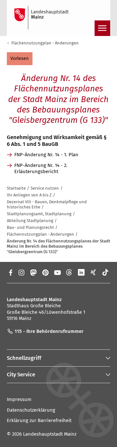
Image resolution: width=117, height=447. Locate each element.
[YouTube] (57, 272)
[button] (19, 58)
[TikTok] (105, 272)
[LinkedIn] (81, 272)
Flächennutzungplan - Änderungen (45, 43)
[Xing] (93, 272)
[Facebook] (10, 272)
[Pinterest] (45, 272)
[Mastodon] (33, 272)
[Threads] (69, 272)
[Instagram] (21, 272)
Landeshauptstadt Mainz (49, 434)
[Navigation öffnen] (102, 28)
